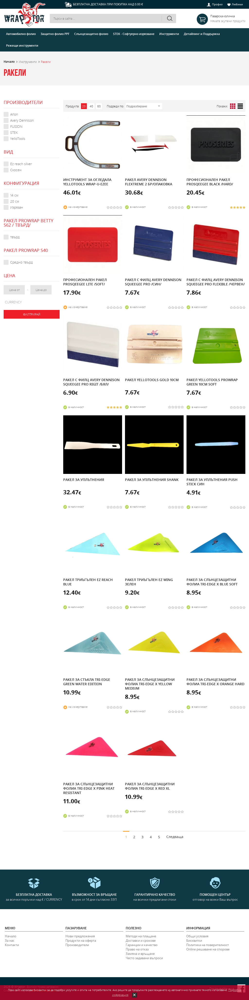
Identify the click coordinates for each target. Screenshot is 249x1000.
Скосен (16, 170)
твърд (15, 237)
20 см (14, 201)
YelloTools (17, 138)
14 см (14, 195)
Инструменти (28, 62)
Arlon (14, 114)
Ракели (46, 62)
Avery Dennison (22, 120)
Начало (9, 62)
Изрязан (16, 207)
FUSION (16, 126)
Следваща (174, 836)
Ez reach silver (21, 164)
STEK (14, 132)
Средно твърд (21, 262)
